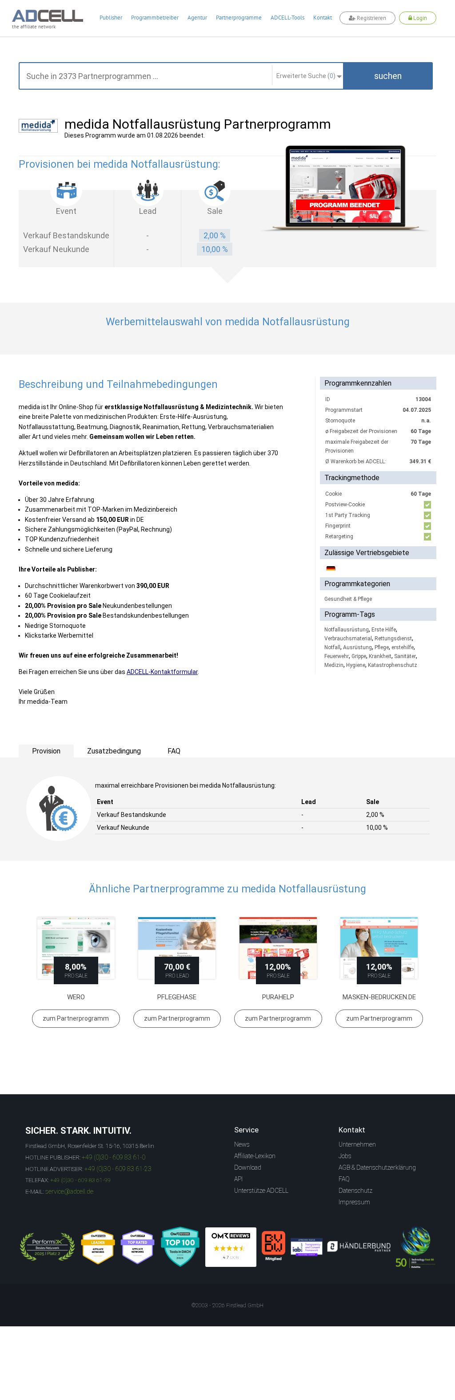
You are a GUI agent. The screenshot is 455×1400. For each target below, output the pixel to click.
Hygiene (355, 665)
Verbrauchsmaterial (348, 638)
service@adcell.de (69, 1191)
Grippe (358, 656)
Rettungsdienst (393, 638)
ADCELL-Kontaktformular (162, 671)
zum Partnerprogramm (76, 1018)
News (242, 1144)
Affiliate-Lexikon (254, 1155)
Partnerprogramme (239, 17)
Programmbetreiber (155, 17)
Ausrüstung (357, 647)
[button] (388, 76)
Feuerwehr (336, 656)
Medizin (333, 665)
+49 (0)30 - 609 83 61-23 (118, 1168)
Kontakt (322, 17)
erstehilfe (402, 647)
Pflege (382, 647)
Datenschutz (355, 1190)
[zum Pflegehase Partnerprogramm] (177, 948)
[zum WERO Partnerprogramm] (76, 948)
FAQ (344, 1179)
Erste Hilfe (383, 630)
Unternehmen (357, 1144)
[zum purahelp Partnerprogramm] (278, 948)
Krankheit (380, 656)
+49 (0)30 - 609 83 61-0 (113, 1157)
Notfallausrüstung (346, 630)
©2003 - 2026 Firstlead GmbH (227, 1305)
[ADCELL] (230, 1247)
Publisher (111, 17)
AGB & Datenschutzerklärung (377, 1167)
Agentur (197, 17)
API (238, 1179)
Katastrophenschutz (392, 665)
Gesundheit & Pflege (348, 599)
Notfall (332, 647)
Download (247, 1167)
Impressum (354, 1202)
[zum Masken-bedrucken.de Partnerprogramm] (379, 948)
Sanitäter (405, 656)
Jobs (345, 1155)
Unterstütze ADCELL (261, 1190)
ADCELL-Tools (287, 17)
